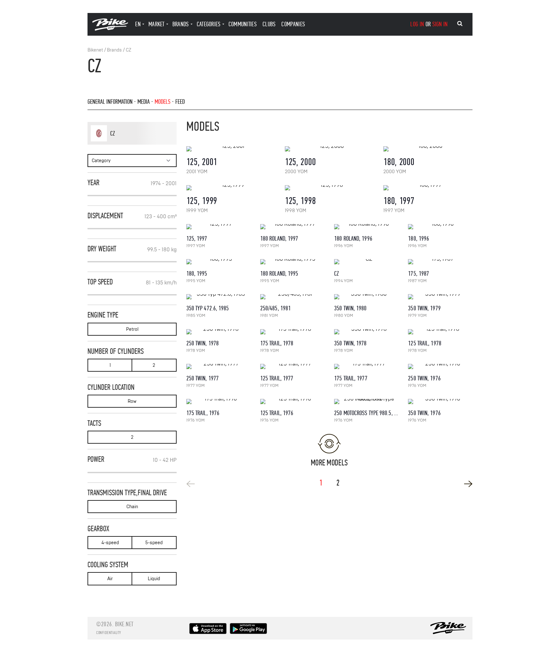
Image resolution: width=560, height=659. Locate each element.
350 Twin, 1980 (350, 308)
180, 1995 (196, 273)
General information (110, 101)
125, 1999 (201, 201)
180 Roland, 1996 (353, 238)
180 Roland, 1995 (279, 273)
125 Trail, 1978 (424, 343)
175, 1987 (418, 273)
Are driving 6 (129, 144)
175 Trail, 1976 (203, 413)
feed (180, 101)
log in (417, 24)
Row (132, 401)
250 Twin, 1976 (424, 378)
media (143, 101)
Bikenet (95, 50)
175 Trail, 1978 (277, 343)
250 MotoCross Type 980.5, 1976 (369, 413)
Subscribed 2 (155, 144)
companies (293, 24)
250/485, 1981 (275, 308)
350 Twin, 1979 (424, 308)
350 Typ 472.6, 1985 (207, 308)
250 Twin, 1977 (202, 378)
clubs (269, 24)
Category (101, 160)
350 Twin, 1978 (350, 343)
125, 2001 (201, 162)
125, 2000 (300, 162)
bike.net (124, 624)
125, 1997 (196, 238)
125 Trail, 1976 (277, 413)
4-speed (110, 542)
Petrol (132, 329)
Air (110, 578)
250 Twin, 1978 (202, 343)
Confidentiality (108, 632)
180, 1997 (398, 201)
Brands (114, 50)
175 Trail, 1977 (351, 378)
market (156, 24)
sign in (440, 24)
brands (180, 24)
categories (209, 24)
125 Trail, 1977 (277, 378)
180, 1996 (418, 238)
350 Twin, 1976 (424, 413)
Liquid (154, 578)
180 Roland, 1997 (279, 238)
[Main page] (110, 29)
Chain (132, 506)
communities (242, 24)
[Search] (459, 23)
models (162, 101)
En (138, 24)
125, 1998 (300, 201)
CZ (128, 50)
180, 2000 (398, 162)
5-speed (154, 542)
